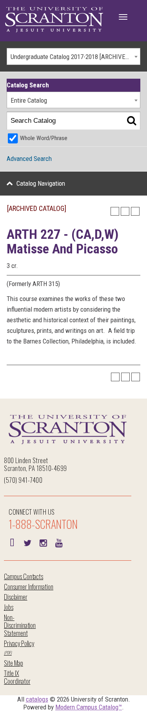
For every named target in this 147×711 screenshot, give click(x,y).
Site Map (13, 663)
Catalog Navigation (40, 183)
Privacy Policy (19, 643)
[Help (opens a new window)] (135, 211)
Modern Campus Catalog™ (88, 707)
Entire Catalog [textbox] (29, 100)
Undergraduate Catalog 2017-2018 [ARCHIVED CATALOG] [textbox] (75, 57)
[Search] (131, 121)
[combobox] (73, 56)
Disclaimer (15, 597)
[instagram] (43, 542)
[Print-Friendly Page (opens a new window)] (125, 211)
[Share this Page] (115, 211)
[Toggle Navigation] (123, 17)
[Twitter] (27, 542)
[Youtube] (59, 542)
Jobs (8, 607)
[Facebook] (12, 542)
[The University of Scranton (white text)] (54, 20)
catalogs (37, 699)
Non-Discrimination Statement (20, 625)
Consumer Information (28, 586)
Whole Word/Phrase (43, 138)
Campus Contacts (23, 576)
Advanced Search (29, 159)
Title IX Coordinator (17, 677)
